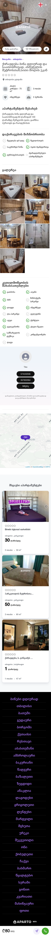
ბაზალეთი (24, 776)
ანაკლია (24, 791)
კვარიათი (24, 896)
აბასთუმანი (24, 748)
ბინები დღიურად (24, 699)
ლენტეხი (24, 812)
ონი (24, 847)
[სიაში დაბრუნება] (5, 4)
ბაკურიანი (24, 762)
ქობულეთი (24, 854)
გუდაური (24, 720)
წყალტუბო (24, 875)
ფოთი (24, 910)
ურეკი (24, 833)
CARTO (47, 467)
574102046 (25, 374)
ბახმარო (24, 868)
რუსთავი (24, 741)
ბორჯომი (24, 727)
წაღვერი (24, 769)
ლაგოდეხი (24, 798)
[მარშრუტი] (36, 931)
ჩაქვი (24, 861)
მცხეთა (24, 826)
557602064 (25, 380)
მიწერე (25, 386)
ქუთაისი (24, 734)
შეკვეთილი (24, 840)
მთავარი (6, 59)
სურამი (24, 882)
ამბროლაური (24, 755)
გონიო (24, 889)
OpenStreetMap (38, 467)
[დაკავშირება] (45, 931)
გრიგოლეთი (24, 805)
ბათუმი (24, 713)
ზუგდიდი (24, 783)
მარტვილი (24, 819)
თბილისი (17, 59)
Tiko (25, 367)
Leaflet (27, 467)
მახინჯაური (24, 903)
